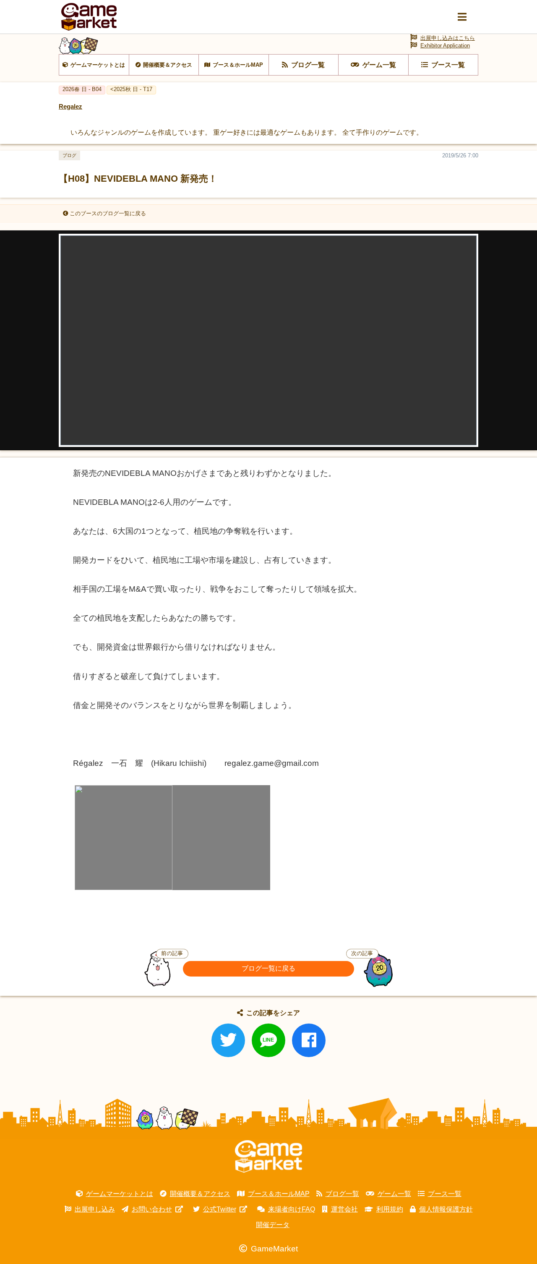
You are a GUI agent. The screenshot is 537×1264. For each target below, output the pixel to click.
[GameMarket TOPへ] (268, 1156)
